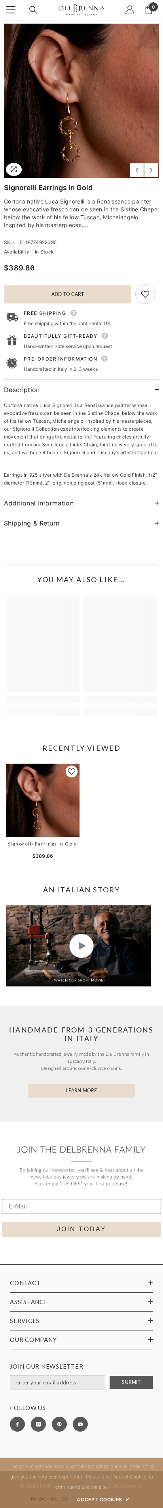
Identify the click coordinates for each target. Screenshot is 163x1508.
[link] (43, 699)
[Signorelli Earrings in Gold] (43, 800)
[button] (137, 170)
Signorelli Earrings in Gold (43, 844)
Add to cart (67, 294)
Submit (131, 1382)
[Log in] (129, 10)
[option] (81, 101)
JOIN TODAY (81, 1229)
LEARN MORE (81, 1091)
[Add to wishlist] (145, 294)
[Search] (33, 10)
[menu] (10, 10)
